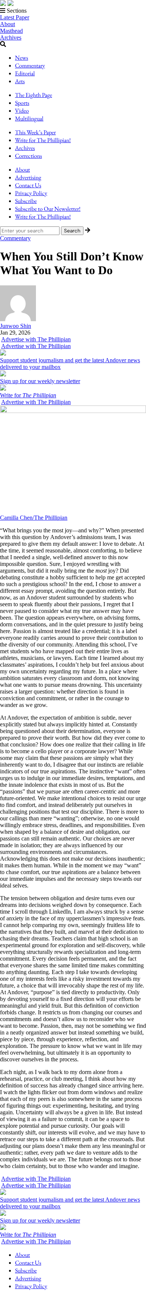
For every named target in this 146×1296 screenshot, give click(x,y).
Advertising (28, 177)
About (7, 24)
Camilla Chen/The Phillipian (33, 517)
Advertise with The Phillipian (36, 339)
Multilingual (29, 118)
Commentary (30, 65)
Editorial (25, 73)
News (21, 58)
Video (22, 111)
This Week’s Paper (35, 132)
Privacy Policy (31, 193)
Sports (22, 103)
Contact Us (28, 185)
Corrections (28, 156)
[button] (73, 10)
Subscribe (26, 201)
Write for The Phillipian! (43, 140)
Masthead (11, 31)
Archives (10, 37)
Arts (20, 81)
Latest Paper (14, 17)
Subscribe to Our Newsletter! (47, 209)
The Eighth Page (33, 95)
